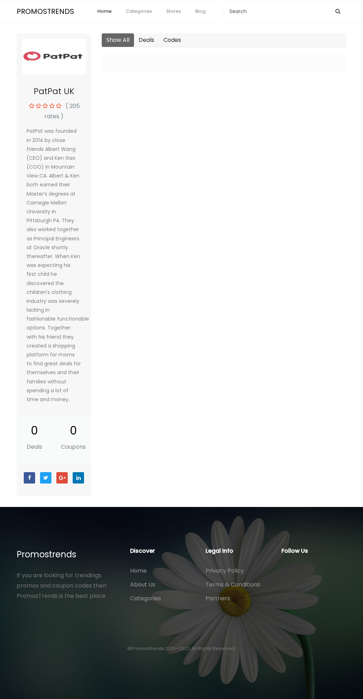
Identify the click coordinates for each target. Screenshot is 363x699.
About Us (142, 584)
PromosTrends (45, 11)
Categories (139, 11)
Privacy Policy (225, 571)
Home (104, 11)
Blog (200, 11)
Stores (173, 11)
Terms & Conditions (233, 584)
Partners (218, 598)
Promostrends (46, 554)
